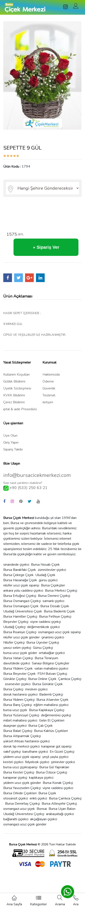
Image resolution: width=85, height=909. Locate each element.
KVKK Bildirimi (14, 395)
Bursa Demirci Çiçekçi (54, 595)
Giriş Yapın (11, 442)
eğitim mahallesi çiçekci (51, 704)
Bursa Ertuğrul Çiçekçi (19, 595)
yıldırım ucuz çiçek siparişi (22, 756)
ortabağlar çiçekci (52, 653)
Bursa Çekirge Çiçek (18, 575)
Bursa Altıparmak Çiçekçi (22, 736)
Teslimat (48, 395)
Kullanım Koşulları (16, 374)
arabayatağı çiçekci (60, 814)
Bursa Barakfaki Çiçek (19, 569)
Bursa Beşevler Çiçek (19, 673)
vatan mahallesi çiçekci (51, 668)
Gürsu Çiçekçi (43, 647)
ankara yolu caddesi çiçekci (23, 590)
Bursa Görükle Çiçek (47, 684)
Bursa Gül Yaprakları (54, 767)
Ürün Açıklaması (17, 296)
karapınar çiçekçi (15, 777)
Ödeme (48, 381)
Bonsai (42, 808)
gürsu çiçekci (48, 580)
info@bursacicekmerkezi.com (37, 475)
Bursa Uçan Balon (62, 808)
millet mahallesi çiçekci (20, 720)
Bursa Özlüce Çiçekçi (51, 772)
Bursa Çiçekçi (13, 689)
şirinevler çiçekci (63, 762)
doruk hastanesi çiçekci (20, 694)
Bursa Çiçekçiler (53, 585)
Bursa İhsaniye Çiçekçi (19, 632)
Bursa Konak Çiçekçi (58, 782)
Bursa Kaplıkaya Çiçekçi (46, 710)
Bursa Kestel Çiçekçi (18, 772)
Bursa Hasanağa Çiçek (20, 580)
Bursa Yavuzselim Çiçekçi (22, 788)
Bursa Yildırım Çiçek (18, 668)
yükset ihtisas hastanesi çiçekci (26, 741)
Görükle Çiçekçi (14, 679)
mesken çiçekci (36, 689)
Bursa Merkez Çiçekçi (61, 590)
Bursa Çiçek (47, 793)
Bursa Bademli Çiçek (59, 611)
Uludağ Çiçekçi (14, 627)
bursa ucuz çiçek (15, 710)
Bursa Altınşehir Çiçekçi (59, 803)
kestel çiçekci (13, 762)
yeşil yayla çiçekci (55, 756)
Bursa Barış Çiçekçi (17, 704)
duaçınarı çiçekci (15, 725)
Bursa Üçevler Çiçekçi (42, 642)
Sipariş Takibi (13, 449)
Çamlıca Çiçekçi (69, 679)
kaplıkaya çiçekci (41, 777)
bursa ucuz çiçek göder (20, 653)
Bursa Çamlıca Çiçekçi (65, 798)
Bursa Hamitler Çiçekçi (20, 616)
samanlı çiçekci (53, 601)
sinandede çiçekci (16, 564)
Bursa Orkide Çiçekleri (20, 793)
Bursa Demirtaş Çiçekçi (22, 803)
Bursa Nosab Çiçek (45, 564)
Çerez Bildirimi (14, 402)
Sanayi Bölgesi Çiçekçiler (50, 663)
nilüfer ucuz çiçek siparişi (21, 585)
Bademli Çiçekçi (51, 694)
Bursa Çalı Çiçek (40, 725)
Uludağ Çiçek (45, 575)
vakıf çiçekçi (12, 751)
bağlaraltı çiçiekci (15, 819)
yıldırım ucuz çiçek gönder (22, 782)
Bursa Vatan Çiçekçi (18, 658)
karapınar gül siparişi (56, 746)
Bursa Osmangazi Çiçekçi (22, 601)
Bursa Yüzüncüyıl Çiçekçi (21, 715)
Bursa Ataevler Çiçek (52, 699)
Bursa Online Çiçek (42, 679)
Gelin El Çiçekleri (51, 720)
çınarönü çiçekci (52, 637)
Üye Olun (10, 435)
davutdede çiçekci (16, 663)
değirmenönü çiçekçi (56, 715)
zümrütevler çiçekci (52, 569)
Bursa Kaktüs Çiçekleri (51, 730)
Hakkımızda (51, 374)
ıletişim (47, 402)
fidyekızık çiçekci (37, 762)
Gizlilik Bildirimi (14, 381)
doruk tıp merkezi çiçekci (21, 746)
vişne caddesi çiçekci (57, 788)
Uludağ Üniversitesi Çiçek (22, 611)
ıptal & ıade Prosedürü (20, 409)
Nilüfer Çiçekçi (14, 642)
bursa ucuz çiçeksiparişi (20, 767)
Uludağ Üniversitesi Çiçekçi (23, 814)
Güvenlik (48, 388)
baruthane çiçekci (35, 751)
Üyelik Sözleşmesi (17, 388)
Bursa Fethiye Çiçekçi (55, 616)
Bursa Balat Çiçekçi (17, 730)
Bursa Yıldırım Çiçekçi (19, 699)
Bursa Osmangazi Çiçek (21, 606)
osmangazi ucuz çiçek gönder (24, 824)
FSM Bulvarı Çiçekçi (52, 673)
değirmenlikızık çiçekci (43, 627)
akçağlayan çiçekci (43, 819)
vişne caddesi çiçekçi (45, 621)
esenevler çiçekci (18, 684)
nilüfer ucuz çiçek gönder (21, 637)
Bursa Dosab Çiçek (54, 606)
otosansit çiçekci (15, 798)
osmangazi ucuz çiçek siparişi (59, 632)
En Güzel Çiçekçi (62, 751)
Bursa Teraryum (46, 658)
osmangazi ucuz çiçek (19, 808)
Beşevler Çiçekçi (15, 621)
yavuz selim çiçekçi (17, 647)
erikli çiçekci (38, 798)
